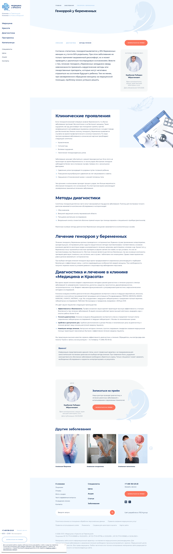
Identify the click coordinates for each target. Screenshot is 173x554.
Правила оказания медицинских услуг (122, 521)
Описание (59, 43)
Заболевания (93, 503)
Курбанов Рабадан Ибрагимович (134, 76)
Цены (4, 53)
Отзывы (58, 491)
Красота (6, 28)
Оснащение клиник (62, 501)
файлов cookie (50, 548)
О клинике (60, 484)
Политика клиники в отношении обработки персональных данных (80, 521)
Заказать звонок (22, 530)
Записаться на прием (14, 539)
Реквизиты (86, 525)
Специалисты (7, 49)
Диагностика (8, 33)
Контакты (5, 61)
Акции (4, 57)
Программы (8, 38)
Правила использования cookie (67, 525)
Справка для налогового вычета (105, 525)
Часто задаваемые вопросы (65, 497)
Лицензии (59, 487)
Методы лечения (85, 43)
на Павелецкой (14, 13)
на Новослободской (16, 15)
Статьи (91, 499)
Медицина (7, 23)
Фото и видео (60, 494)
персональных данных (10, 549)
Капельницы (8, 43)
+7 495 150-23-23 (8, 530)
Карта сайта (124, 525)
